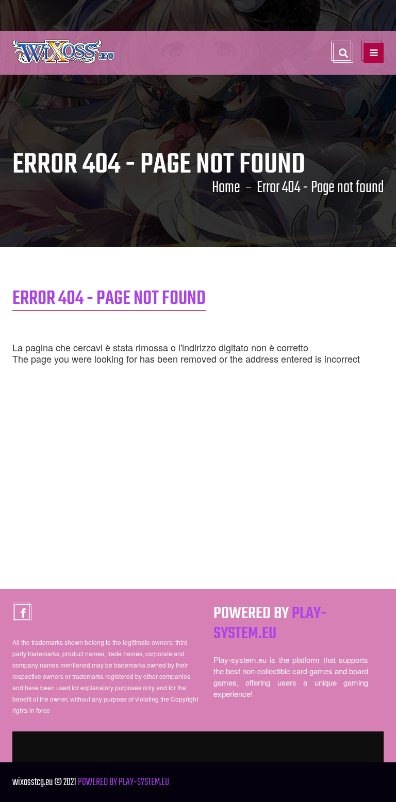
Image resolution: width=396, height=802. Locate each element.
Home (226, 188)
